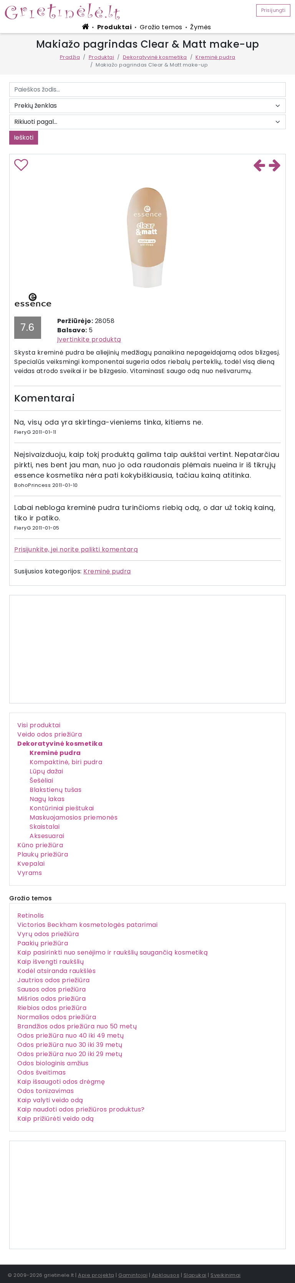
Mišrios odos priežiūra (51, 998)
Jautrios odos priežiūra (53, 980)
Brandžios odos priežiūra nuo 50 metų (77, 1026)
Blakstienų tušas (55, 789)
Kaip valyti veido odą (50, 1100)
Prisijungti (273, 10)
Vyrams (29, 872)
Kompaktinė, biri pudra (66, 762)
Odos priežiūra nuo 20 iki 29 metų (70, 1054)
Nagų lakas (47, 799)
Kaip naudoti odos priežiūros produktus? (81, 1109)
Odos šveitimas (41, 1072)
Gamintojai (133, 1275)
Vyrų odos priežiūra (48, 934)
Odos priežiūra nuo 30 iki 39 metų (70, 1044)
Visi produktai (38, 725)
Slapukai (195, 1275)
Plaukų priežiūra (42, 854)
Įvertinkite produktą (89, 339)
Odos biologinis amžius (52, 1063)
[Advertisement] (147, 1195)
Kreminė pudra (215, 57)
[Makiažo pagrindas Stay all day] (275, 166)
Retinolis (30, 915)
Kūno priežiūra (40, 845)
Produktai (114, 27)
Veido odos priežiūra (49, 734)
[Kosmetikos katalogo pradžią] (87, 26)
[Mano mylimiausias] (21, 167)
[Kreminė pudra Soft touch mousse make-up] (259, 166)
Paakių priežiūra (42, 943)
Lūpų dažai (46, 771)
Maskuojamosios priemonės (74, 817)
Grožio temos (161, 27)
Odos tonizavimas (45, 1090)
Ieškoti (23, 137)
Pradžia (70, 57)
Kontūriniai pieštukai (62, 808)
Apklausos (166, 1275)
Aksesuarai (47, 835)
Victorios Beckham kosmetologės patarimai (87, 924)
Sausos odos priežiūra (51, 989)
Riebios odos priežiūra (51, 1007)
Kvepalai (31, 863)
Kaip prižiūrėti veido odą (55, 1118)
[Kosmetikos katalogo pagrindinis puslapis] (65, 11)
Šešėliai (41, 780)
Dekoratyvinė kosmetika (155, 57)
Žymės (200, 27)
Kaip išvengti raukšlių (50, 961)
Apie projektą (96, 1275)
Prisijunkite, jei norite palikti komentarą (76, 549)
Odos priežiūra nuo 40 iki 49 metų (70, 1035)
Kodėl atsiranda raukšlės (56, 970)
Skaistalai (45, 826)
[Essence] (33, 299)
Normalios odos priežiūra (56, 1017)
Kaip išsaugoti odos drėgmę (61, 1081)
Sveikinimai (225, 1275)
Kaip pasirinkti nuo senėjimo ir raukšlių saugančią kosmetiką (112, 952)
